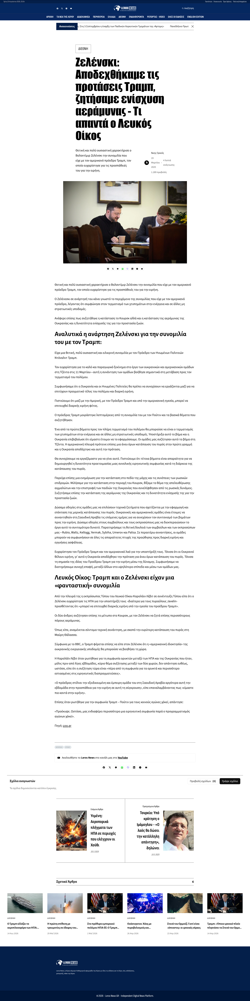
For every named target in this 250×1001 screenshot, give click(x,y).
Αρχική (49, 16)
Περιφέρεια (99, 16)
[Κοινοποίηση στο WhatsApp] (122, 269)
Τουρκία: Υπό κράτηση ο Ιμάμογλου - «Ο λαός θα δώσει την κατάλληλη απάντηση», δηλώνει (148, 830)
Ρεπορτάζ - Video (156, 16)
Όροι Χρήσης (227, 2)
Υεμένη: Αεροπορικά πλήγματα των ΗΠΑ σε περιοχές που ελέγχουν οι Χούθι (103, 830)
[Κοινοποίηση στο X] (113, 269)
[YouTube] (71, 8)
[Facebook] (57, 8)
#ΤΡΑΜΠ (67, 747)
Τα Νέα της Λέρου (65, 16)
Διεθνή (122, 16)
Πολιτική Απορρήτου (240, 2)
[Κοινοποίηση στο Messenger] (118, 269)
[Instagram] (66, 8)
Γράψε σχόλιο (230, 781)
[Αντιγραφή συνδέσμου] (137, 269)
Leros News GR (112, 996)
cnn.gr (67, 725)
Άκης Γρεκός (157, 153)
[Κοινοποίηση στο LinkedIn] (132, 269)
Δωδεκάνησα (83, 16)
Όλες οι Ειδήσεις (176, 16)
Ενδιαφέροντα (136, 16)
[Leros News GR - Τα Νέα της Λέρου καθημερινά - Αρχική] (125, 8)
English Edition (195, 16)
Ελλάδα (111, 16)
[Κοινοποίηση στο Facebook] (108, 269)
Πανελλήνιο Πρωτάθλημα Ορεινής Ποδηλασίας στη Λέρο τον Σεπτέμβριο (162, 26)
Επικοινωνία (218, 2)
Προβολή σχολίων (203, 781)
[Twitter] (62, 8)
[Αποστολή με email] (142, 269)
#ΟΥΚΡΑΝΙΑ (59, 747)
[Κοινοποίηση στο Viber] (127, 269)
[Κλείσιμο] (192, 26)
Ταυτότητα (208, 2)
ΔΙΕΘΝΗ (83, 48)
